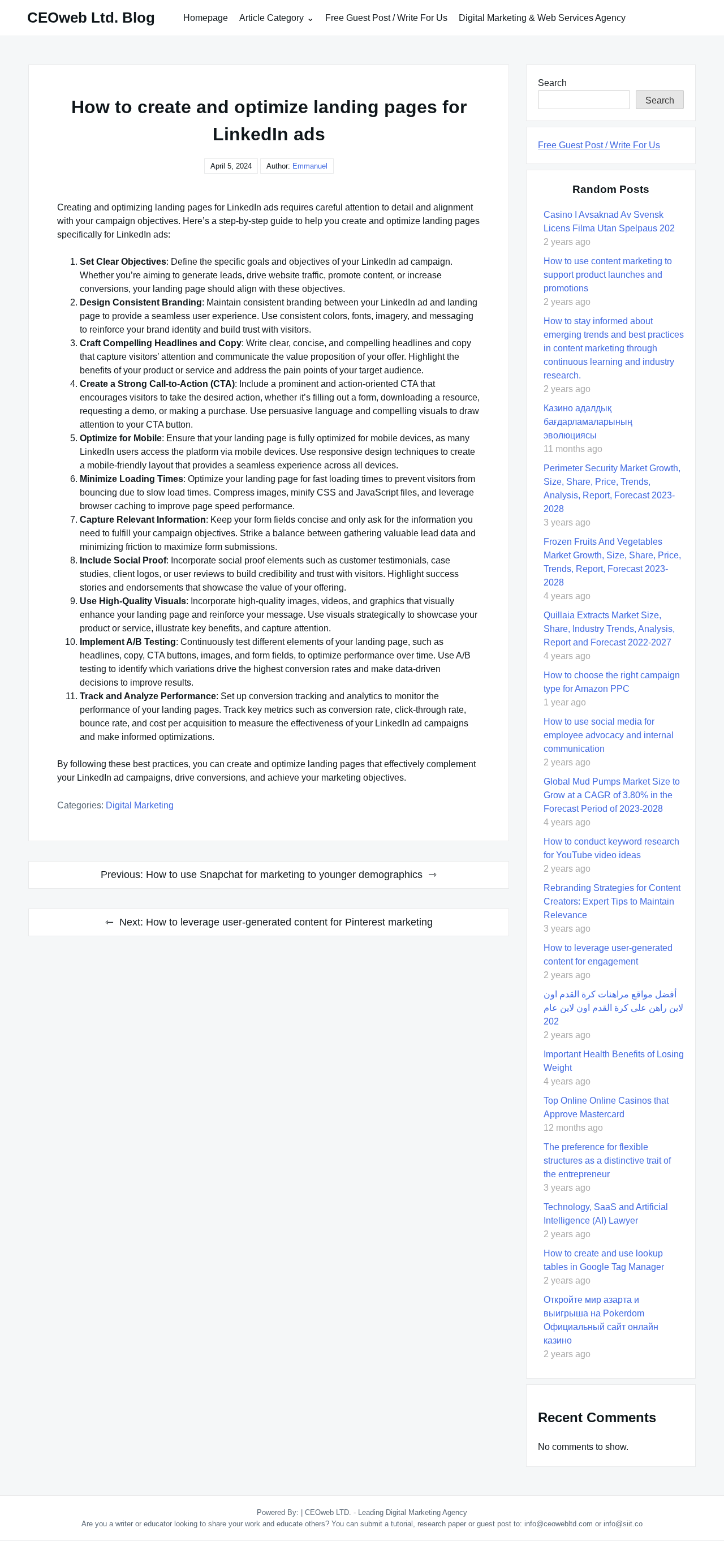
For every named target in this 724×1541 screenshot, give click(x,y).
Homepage (205, 18)
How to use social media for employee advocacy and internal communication (609, 735)
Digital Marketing (140, 805)
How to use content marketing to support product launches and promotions (608, 274)
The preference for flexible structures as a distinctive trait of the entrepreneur (607, 1160)
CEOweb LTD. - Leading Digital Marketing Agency (386, 1512)
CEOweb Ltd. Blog (91, 17)
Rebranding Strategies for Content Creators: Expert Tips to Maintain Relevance (612, 901)
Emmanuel (309, 166)
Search (552, 83)
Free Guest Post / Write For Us (386, 18)
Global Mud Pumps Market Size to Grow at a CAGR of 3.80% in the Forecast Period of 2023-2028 (612, 795)
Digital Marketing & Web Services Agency (542, 18)
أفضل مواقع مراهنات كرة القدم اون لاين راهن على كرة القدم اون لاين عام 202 (613, 1007)
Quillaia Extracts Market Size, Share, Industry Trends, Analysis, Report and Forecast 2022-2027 (609, 628)
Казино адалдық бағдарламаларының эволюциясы (588, 421)
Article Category (271, 18)
